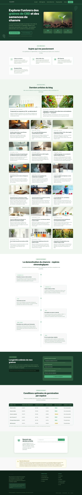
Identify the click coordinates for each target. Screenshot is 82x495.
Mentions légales (62, 481)
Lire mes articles (15, 32)
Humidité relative (48, 364)
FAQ (60, 477)
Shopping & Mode (18, 68)
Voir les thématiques (26, 32)
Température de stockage (50, 358)
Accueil (35, 2)
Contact (70, 2)
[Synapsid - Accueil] (24, 474)
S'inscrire (60, 439)
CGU (60, 484)
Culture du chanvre (18, 58)
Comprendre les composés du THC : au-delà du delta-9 (23, 111)
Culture (65, 2)
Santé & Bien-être (50, 2)
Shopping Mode (59, 2)
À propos (61, 475)
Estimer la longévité (59, 376)
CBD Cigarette (42, 2)
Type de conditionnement (50, 370)
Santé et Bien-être (40, 58)
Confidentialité (61, 482)
